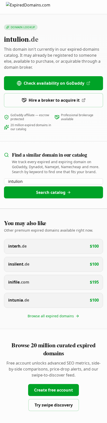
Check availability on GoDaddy (54, 83)
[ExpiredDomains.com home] (33, 7)
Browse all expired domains (51, 316)
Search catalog (50, 192)
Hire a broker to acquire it (54, 100)
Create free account (53, 390)
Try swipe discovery (54, 405)
